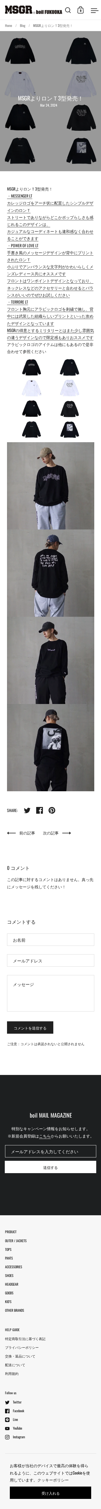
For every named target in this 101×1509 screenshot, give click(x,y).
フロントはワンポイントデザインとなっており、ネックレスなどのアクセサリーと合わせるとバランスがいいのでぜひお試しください (50, 287)
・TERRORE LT (17, 302)
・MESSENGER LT (19, 196)
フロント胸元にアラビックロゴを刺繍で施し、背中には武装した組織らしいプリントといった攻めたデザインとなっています (50, 316)
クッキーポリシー (53, 1480)
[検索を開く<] (68, 10)
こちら (45, 1136)
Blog (22, 25)
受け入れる (51, 1493)
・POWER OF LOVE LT (22, 245)
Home (8, 25)
